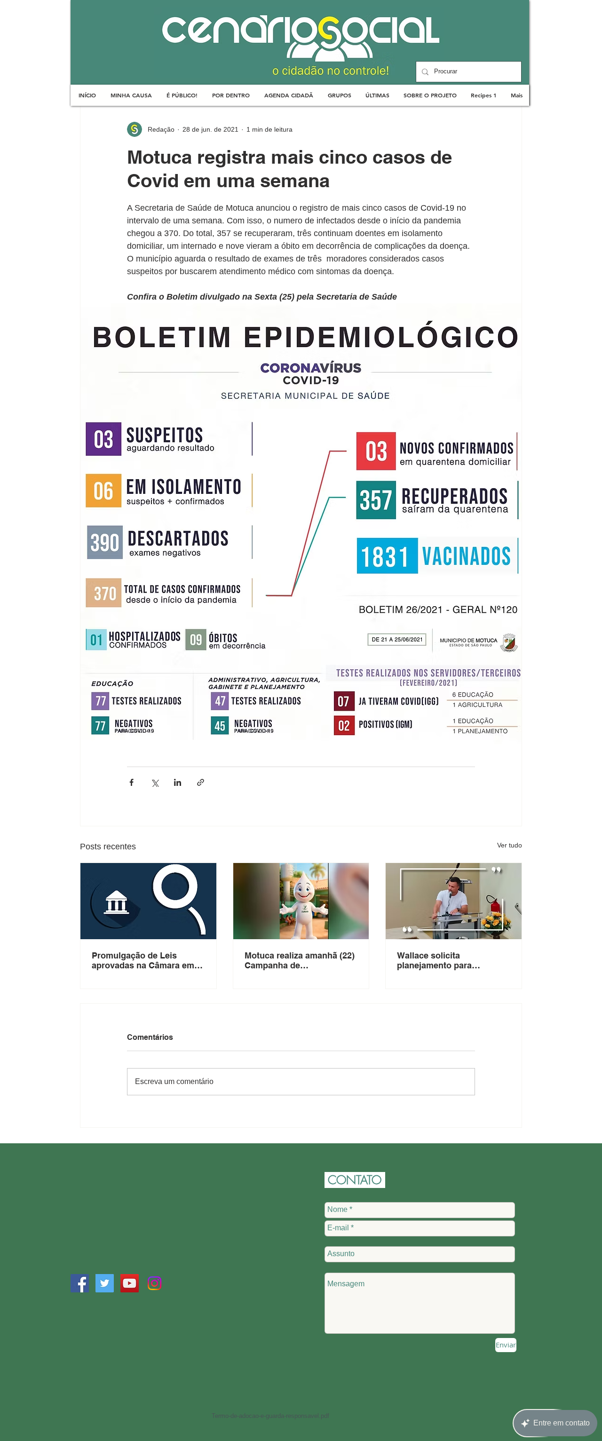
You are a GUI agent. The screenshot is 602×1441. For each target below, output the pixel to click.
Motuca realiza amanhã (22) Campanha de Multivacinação (300, 960)
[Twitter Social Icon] (104, 1283)
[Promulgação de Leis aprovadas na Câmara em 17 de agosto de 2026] (148, 901)
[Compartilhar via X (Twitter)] (154, 782)
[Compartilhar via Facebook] (131, 782)
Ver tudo (509, 845)
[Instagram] (154, 1283)
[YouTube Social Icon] (129, 1283)
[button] (131, 95)
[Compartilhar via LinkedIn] (177, 782)
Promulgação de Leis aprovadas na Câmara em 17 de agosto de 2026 (143, 960)
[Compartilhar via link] (200, 782)
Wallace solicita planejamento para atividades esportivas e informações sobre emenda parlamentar (452, 960)
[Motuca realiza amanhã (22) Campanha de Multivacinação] (301, 901)
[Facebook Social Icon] (80, 1283)
